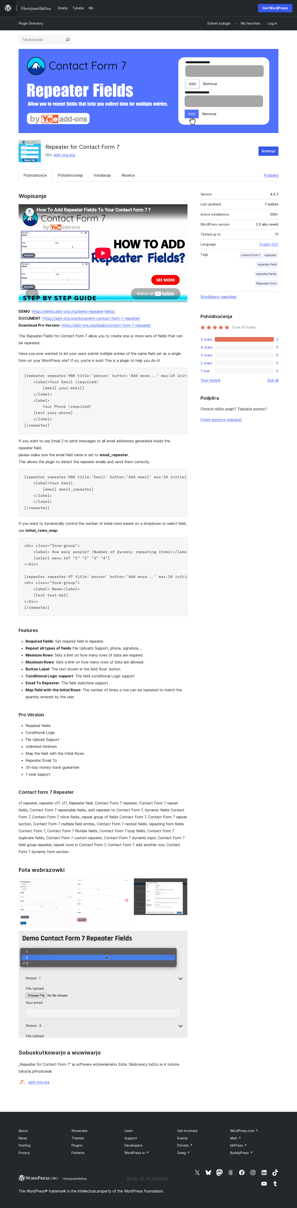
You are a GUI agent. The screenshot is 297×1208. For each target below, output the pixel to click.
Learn (128, 1131)
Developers (133, 1145)
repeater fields (266, 274)
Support (130, 1138)
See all (272, 380)
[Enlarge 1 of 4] (66, 884)
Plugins (76, 1145)
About (23, 1131)
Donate (185, 1145)
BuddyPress (241, 1153)
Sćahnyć (268, 151)
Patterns (77, 1153)
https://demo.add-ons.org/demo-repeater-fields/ (73, 311)
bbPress (238, 1145)
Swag (183, 1153)
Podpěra (271, 175)
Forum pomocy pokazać (221, 419)
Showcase (79, 1131)
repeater (270, 255)
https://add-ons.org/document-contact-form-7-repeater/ (91, 318)
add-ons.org (64, 155)
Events (182, 1138)
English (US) (269, 244)
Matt (235, 1138)
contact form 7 (251, 255)
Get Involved (187, 1131)
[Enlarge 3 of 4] (181, 884)
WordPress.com (244, 1131)
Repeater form (266, 283)
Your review (210, 380)
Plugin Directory (31, 23)
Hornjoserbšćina (75, 1178)
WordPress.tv (136, 1153)
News (23, 1138)
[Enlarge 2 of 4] (123, 884)
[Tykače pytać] (67, 39)
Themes (77, 1138)
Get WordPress (275, 8)
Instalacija (102, 175)
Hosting (24, 1145)
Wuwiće (128, 175)
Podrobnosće (35, 175)
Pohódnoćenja (70, 175)
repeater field (267, 264)
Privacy (24, 1153)
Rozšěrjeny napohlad (218, 296)
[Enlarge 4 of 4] (181, 937)
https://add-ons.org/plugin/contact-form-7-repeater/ (106, 325)
